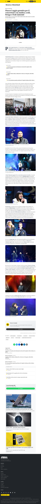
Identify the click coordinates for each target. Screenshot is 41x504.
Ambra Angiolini (12, 335)
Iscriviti (21, 329)
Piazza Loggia (18, 337)
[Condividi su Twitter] (22, 344)
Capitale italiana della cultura (26, 337)
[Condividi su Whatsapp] (14, 344)
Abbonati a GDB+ (5, 494)
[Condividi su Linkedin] (24, 344)
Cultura (6, 349)
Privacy (22, 499)
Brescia (12, 337)
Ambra (7, 339)
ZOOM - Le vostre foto (4, 476)
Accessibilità (30, 499)
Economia (2, 466)
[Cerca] (26, 1)
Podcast (2, 473)
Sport (2, 467)
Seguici (21, 388)
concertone (25, 335)
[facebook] (1, 492)
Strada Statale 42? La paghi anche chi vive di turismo (16, 373)
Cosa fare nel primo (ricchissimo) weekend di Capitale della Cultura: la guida (19, 67)
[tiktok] (12, 492)
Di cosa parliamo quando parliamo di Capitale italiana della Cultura (20, 80)
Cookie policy (26, 499)
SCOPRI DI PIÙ (8, 430)
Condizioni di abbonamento (6, 499)
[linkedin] (15, 492)
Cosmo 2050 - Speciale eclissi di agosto (15, 427)
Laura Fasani (8, 359)
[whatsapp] (8, 492)
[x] (6, 492)
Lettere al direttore (4, 477)
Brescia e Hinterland (8, 8)
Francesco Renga (32, 335)
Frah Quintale (19, 335)
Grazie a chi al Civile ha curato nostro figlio (15, 369)
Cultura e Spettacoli (4, 469)
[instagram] (4, 492)
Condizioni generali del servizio (15, 499)
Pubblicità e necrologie (4, 487)
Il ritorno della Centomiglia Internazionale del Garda (19, 409)
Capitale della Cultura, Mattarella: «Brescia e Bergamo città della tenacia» (20, 74)
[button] (20, 30)
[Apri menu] (5, 1)
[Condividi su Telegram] (17, 344)
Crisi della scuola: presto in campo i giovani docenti (16, 377)
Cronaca (2, 464)
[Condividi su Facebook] (19, 344)
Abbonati (31, 1)
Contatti (2, 484)
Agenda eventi (3, 474)
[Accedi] (35, 1)
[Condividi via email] (27, 344)
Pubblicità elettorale (36, 499)
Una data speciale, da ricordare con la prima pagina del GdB (19, 448)
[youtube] (10, 492)
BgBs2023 (7, 337)
